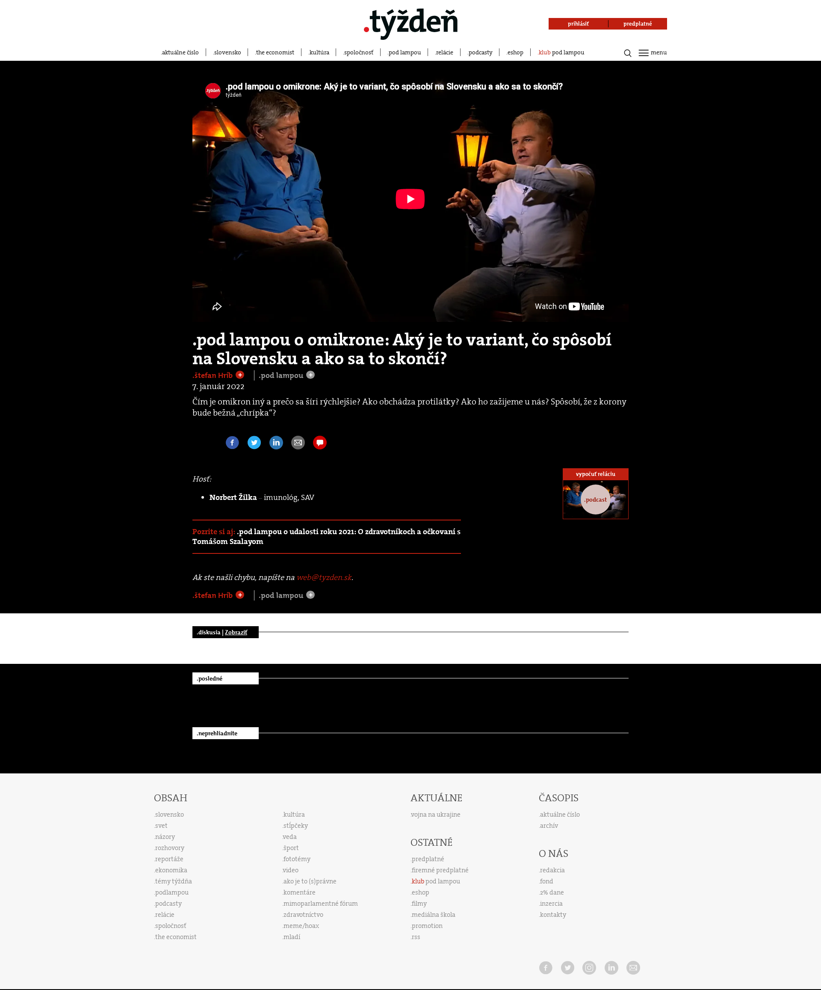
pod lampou (405, 52)
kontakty (553, 914)
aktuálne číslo (180, 52)
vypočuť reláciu (595, 474)
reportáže (169, 859)
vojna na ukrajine (436, 814)
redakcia (552, 870)
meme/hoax (301, 926)
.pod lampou (282, 375)
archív (549, 825)
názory (165, 836)
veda (290, 836)
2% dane (552, 892)
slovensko (227, 52)
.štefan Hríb (213, 375)
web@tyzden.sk (323, 577)
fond (546, 881)
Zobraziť (236, 632)
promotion (427, 926)
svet (161, 825)
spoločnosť (358, 52)
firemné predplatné (440, 870)
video (290, 870)
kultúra (319, 52)
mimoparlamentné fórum (321, 903)
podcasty (481, 52)
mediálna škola (433, 914)
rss (416, 937)
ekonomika (171, 870)
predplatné (428, 859)
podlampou (172, 892)
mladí (292, 937)
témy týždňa (173, 881)
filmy (419, 903)
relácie (444, 52)
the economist (275, 52)
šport (291, 848)
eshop (515, 52)
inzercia (551, 903)
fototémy (297, 859)
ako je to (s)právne (310, 881)
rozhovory (169, 848)
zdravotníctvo (303, 914)
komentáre (300, 892)
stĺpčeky (296, 825)
